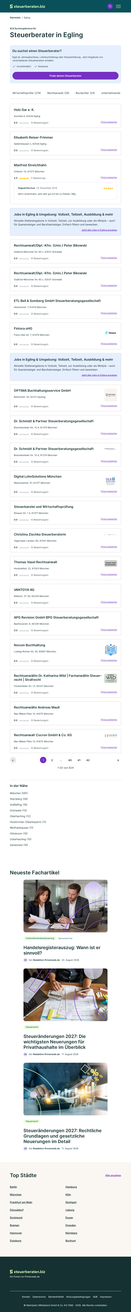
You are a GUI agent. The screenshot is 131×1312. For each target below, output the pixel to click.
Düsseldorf (16, 1210)
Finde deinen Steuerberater (65, 75)
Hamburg (71, 1186)
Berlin (13, 1186)
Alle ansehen (113, 1175)
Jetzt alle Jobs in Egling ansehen (99, 230)
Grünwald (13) (18, 810)
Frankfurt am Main (21, 1202)
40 (70, 760)
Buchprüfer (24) (85, 93)
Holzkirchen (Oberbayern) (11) (28, 822)
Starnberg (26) (19, 798)
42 (88, 760)
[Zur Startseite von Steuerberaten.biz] (27, 6)
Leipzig (70, 1210)
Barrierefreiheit (56, 1296)
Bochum (71, 1240)
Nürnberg (71, 1233)
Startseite (15, 17)
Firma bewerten (109, 122)
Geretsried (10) (19, 845)
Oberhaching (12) (20, 816)
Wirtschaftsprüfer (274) (26, 93)
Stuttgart (71, 1202)
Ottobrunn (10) (19, 833)
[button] (110, 6)
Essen (69, 1217)
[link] (65, 116)
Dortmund (16, 1217)
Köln (68, 1194)
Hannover (16, 1233)
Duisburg (15, 1240)
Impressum (106, 1296)
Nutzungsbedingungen (78, 1296)
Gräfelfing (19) (18, 804)
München (16, 1194)
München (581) (19, 793)
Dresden (71, 1225)
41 (79, 760)
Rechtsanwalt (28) (58, 93)
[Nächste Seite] (118, 760)
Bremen (14, 1225)
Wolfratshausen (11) (21, 827)
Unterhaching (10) (20, 839)
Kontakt (26, 1296)
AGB (95, 1296)
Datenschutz (39, 1296)
